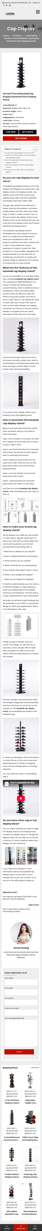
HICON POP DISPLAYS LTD (12, 1095)
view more (35, 1067)
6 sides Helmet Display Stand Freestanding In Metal (16, 910)
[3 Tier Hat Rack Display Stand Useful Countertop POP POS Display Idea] (12, 1080)
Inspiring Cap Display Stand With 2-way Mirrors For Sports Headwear (20, 898)
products (17, 35)
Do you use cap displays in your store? (19, 153)
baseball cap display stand (27, 279)
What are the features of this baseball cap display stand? (20, 156)
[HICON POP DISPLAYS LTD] (10, 14)
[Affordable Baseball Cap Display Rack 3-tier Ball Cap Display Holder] (12, 1191)
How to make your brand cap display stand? (20, 166)
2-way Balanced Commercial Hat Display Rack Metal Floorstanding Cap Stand (12, 1138)
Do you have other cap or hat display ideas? (20, 171)
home (6, 35)
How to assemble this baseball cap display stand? (19, 161)
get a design (21, 138)
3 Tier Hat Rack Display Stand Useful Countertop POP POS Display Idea (12, 1101)
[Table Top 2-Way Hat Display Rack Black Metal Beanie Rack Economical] (30, 1117)
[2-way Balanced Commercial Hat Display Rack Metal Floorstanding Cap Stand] (12, 1117)
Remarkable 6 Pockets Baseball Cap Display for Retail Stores (30, 1212)
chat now (10, 132)
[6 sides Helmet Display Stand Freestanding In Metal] (12, 1154)
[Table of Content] (35, 150)
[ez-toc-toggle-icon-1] (34, 150)
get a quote (27, 132)
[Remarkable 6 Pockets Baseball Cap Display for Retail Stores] (30, 1191)
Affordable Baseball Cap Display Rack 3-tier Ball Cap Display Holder (11, 1212)
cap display (31, 35)
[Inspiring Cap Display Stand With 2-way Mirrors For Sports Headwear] (30, 1154)
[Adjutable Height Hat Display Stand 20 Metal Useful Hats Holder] (30, 1080)
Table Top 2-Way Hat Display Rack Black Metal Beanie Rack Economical (30, 1138)
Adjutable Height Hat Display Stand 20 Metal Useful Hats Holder (30, 1101)
